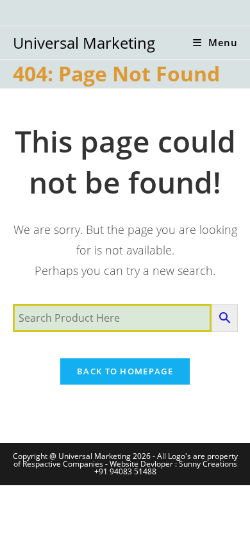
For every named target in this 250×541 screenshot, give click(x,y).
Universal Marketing (84, 42)
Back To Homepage (125, 371)
